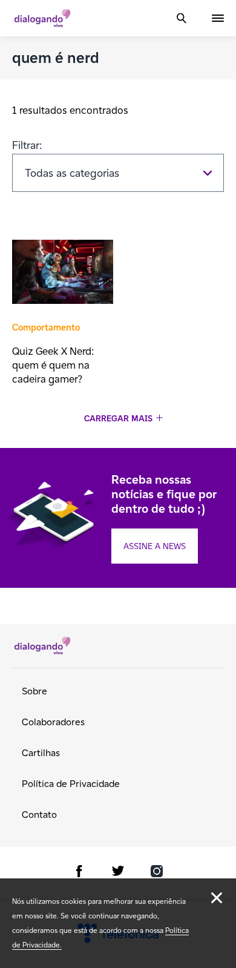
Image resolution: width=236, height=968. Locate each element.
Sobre (34, 691)
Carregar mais (118, 418)
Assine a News (154, 546)
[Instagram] (157, 873)
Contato (39, 814)
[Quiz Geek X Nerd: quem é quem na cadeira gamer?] (62, 273)
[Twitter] (118, 873)
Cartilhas (41, 752)
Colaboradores (53, 722)
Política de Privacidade (71, 783)
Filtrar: (27, 145)
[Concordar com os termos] (216, 898)
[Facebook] (79, 873)
